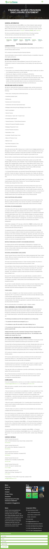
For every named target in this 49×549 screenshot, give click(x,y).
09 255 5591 (8, 461)
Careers (7, 492)
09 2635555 (7, 449)
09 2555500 (7, 442)
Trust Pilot (38, 30)
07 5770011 (7, 474)
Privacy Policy (9, 494)
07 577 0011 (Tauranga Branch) (34, 530)
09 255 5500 (30, 519)
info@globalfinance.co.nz (10, 478)
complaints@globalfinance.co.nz (12, 383)
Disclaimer (8, 496)
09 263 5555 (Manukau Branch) (34, 528)
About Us (7, 487)
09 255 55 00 (31, 383)
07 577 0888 (8, 467)
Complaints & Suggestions (12, 503)
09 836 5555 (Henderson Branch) (34, 524)
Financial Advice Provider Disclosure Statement (12, 500)
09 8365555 (7, 455)
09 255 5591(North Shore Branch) (35, 526)
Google (22, 30)
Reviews (7, 489)
